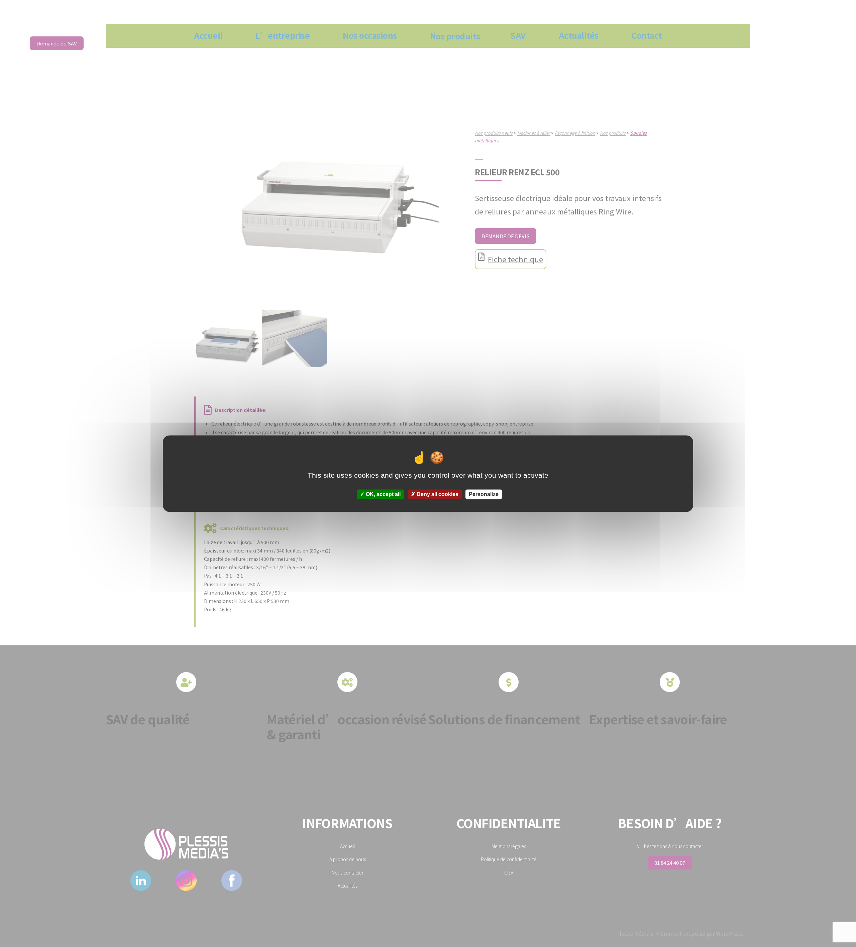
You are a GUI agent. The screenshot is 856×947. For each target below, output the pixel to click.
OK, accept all (382, 494)
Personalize (484, 494)
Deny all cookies (436, 494)
